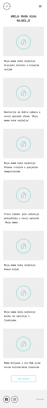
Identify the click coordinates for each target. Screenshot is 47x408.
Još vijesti (23, 378)
